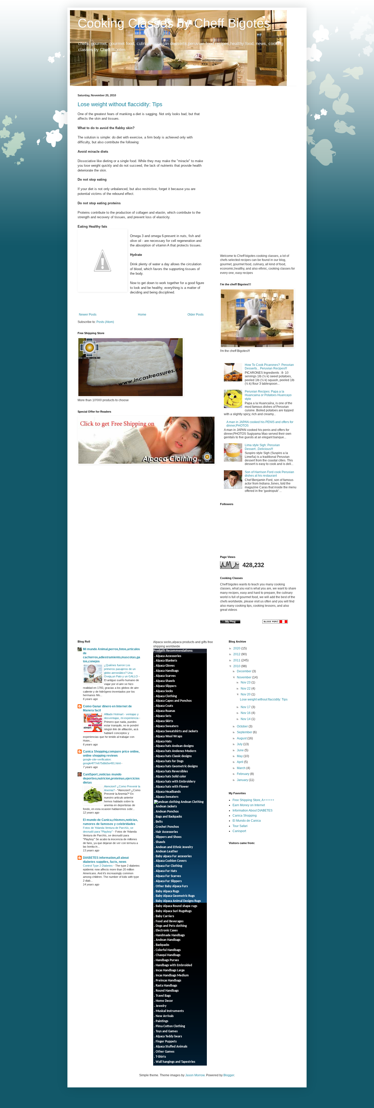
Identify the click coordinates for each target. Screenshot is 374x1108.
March (241, 768)
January (243, 780)
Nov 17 (246, 707)
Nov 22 (246, 688)
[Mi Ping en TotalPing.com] (230, 622)
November (244, 677)
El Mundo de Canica (247, 820)
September (245, 732)
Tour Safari (240, 826)
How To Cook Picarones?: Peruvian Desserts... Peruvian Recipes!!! (269, 366)
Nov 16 (246, 713)
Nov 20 (246, 694)
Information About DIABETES (252, 810)
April (240, 762)
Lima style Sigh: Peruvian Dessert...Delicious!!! (262, 446)
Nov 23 (246, 682)
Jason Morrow (195, 1075)
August (242, 738)
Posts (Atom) (105, 322)
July (240, 744)
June (240, 750)
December (244, 671)
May (240, 756)
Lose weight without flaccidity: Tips (120, 104)
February (243, 774)
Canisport (239, 831)
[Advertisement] (263, 129)
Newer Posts (87, 314)
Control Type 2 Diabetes (98, 865)
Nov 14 (246, 719)
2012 (237, 654)
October (243, 726)
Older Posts (196, 314)
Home (142, 314)
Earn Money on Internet (249, 805)
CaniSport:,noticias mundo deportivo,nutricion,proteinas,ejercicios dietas (111, 778)
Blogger (228, 1075)
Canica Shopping (245, 815)
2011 (237, 660)
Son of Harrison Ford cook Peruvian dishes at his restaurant (269, 473)
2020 (237, 648)
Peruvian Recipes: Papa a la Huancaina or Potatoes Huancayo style (268, 395)
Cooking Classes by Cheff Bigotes (174, 23)
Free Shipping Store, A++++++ (253, 800)
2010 (237, 666)
